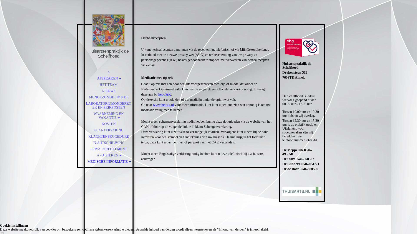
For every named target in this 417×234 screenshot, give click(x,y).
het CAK (164, 94)
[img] (108, 30)
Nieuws (109, 91)
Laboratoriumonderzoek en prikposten (108, 105)
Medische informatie (108, 161)
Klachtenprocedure (108, 136)
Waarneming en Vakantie (109, 115)
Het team (108, 84)
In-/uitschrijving (109, 143)
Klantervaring (109, 130)
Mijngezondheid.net (108, 97)
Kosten (109, 124)
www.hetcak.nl (163, 105)
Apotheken (107, 155)
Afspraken (107, 78)
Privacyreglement (108, 149)
